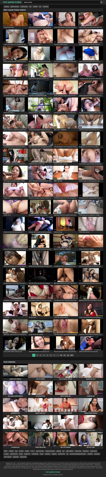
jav (63, 451)
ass (40, 6)
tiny (16, 451)
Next (71, 355)
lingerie (54, 454)
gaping (59, 451)
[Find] (101, 2)
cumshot (45, 6)
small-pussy (24, 6)
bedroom (27, 454)
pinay (21, 454)
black (5, 451)
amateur (47, 454)
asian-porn (93, 451)
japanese (15, 457)
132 (68, 355)
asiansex (96, 454)
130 (61, 355)
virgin (41, 454)
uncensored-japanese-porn (78, 454)
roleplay (6, 6)
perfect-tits (61, 454)
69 (67, 454)
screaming (35, 454)
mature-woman (50, 451)
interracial (78, 451)
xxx (30, 6)
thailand (90, 454)
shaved (35, 6)
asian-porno (14, 454)
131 (64, 355)
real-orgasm (7, 457)
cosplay (6, 454)
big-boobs (23, 457)
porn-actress (40, 451)
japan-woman (15, 6)
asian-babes (69, 451)
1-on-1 (32, 451)
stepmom (86, 451)
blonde (21, 451)
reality (27, 451)
